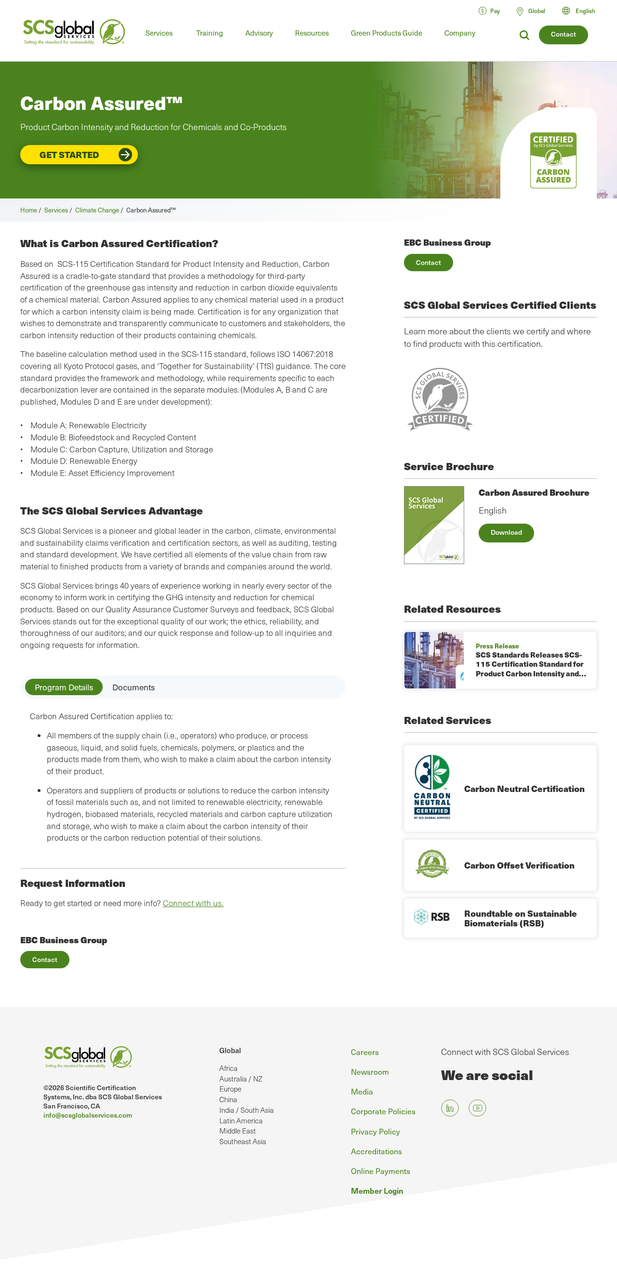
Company (459, 32)
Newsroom (370, 1071)
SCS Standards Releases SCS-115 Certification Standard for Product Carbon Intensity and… (531, 664)
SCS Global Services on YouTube (477, 1108)
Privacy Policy (375, 1131)
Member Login (377, 1190)
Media (362, 1091)
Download (506, 532)
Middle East (237, 1130)
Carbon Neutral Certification (524, 788)
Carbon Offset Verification (519, 864)
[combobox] (583, 10)
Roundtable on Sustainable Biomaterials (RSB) (520, 918)
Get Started (69, 154)
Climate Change (97, 209)
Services (159, 32)
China (228, 1099)
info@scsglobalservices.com (87, 1115)
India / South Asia (246, 1110)
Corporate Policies (383, 1111)
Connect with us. (193, 903)
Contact (563, 34)
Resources (312, 32)
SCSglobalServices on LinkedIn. (450, 1108)
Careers (365, 1051)
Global (230, 1050)
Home (28, 209)
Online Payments (380, 1170)
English (585, 10)
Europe (230, 1089)
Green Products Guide (386, 32)
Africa (228, 1068)
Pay (495, 10)
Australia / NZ (240, 1078)
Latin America (241, 1120)
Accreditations (376, 1151)
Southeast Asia (242, 1141)
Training (209, 32)
